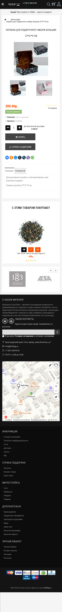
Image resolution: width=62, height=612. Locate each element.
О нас (6, 444)
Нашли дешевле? (13, 112)
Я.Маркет (7, 496)
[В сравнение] (37, 249)
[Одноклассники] (10, 157)
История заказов (10, 551)
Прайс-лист (8, 527)
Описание (9, 171)
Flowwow (7, 499)
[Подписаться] (57, 332)
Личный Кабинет (10, 547)
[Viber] (27, 157)
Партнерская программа (13, 519)
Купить (21, 137)
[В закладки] (31, 249)
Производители (10, 512)
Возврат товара (10, 472)
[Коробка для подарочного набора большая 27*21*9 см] (18, 88)
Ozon (6, 488)
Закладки (7, 554)
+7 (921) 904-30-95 (30, 3)
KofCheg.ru (47, 588)
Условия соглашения (12, 437)
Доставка (7, 448)
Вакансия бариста (11, 534)
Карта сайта (8, 476)
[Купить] (24, 249)
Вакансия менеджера (12, 531)
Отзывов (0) (20, 171)
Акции (6, 523)
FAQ (5, 456)
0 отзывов (52, 108)
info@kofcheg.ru (11, 346)
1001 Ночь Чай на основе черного (31, 253)
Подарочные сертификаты (14, 516)
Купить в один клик (21, 147)
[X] (19, 157)
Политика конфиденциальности (16, 441)
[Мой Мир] (14, 157)
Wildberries (8, 492)
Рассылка (7, 558)
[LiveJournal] (23, 157)
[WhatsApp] (31, 157)
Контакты (7, 468)
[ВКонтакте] (6, 157)
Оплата (6, 452)
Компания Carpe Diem (11, 305)
